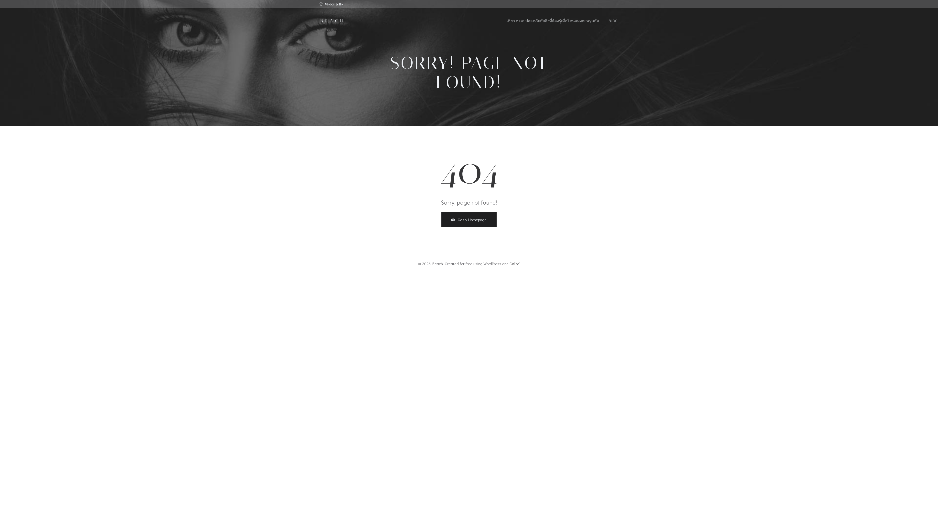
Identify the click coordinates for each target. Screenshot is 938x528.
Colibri (515, 263)
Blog (613, 20)
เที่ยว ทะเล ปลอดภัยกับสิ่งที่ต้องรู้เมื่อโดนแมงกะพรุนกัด (553, 20)
